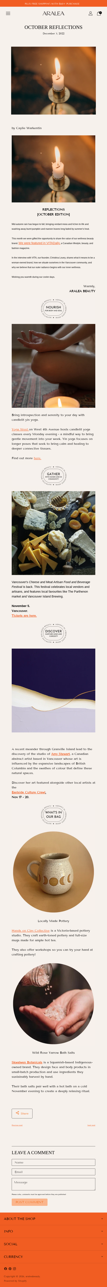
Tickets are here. (24, 615)
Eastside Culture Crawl (28, 792)
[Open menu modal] (8, 13)
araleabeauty (33, 1276)
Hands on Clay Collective (31, 930)
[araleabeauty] (53, 13)
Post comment (30, 1202)
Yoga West (20, 429)
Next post (91, 1125)
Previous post (17, 1125)
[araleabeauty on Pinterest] (10, 1269)
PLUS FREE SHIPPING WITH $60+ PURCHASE (52, 3)
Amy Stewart (60, 754)
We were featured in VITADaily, (39, 243)
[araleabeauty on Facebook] (5, 1269)
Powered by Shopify (15, 1280)
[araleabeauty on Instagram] (14, 1269)
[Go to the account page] (90, 13)
